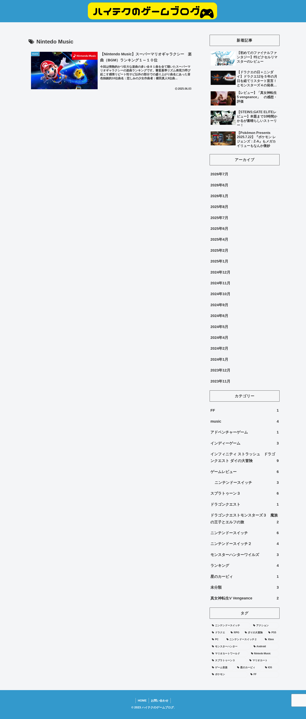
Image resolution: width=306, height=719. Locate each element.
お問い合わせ (159, 700)
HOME (142, 700)
